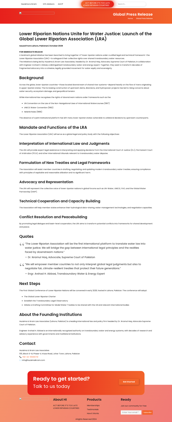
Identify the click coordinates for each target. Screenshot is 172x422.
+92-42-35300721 (30, 357)
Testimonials (93, 409)
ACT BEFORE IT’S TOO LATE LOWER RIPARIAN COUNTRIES (66, 406)
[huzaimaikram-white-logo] (51, 16)
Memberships (93, 405)
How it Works (93, 413)
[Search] (144, 4)
